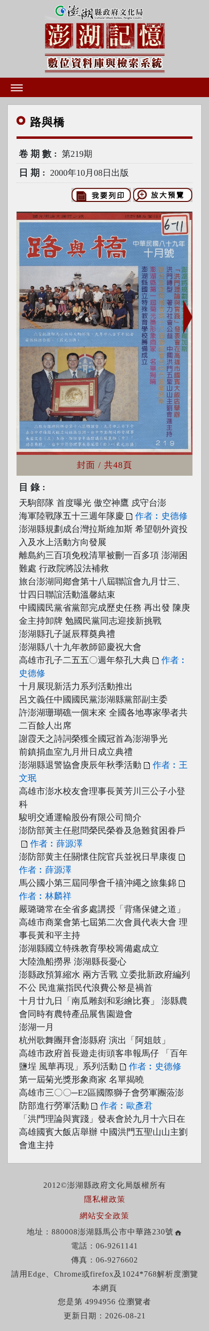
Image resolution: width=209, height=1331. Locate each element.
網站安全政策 (104, 1216)
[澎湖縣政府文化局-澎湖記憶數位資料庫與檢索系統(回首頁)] (105, 37)
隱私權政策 (104, 1199)
